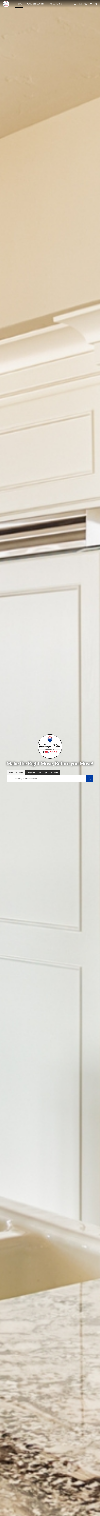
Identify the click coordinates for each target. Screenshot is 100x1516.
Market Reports (56, 4)
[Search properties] (89, 778)
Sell (51, 772)
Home (19, 4)
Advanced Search (35, 4)
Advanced (34, 772)
